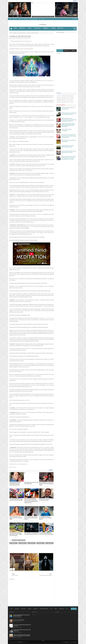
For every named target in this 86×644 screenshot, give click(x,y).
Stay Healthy (37, 28)
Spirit (49, 359)
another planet (49, 115)
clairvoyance (27, 190)
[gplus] (74, 19)
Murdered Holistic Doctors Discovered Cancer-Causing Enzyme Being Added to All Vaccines (68, 120)
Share (23, 543)
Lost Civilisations (64, 97)
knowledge (15, 32)
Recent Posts (59, 50)
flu (12, 141)
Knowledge (35, 608)
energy (10, 97)
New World (43, 447)
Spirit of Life (59, 101)
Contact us (74, 608)
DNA (19, 152)
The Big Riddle (19, 642)
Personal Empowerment (22, 32)
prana (42, 339)
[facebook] (72, 19)
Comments (73, 50)
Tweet (14, 543)
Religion (53, 28)
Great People (71, 95)
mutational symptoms (41, 136)
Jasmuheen (29, 41)
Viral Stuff (60, 28)
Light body (27, 412)
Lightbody (23, 53)
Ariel (16, 120)
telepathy (23, 190)
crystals (31, 310)
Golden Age (50, 444)
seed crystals (16, 310)
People (29, 28)
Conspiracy (45, 28)
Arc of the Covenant (48, 318)
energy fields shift (28, 348)
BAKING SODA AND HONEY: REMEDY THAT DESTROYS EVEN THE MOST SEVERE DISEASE (68, 125)
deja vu (15, 196)
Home (11, 32)
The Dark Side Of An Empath (18, 620)
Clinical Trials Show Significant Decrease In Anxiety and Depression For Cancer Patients (21, 635)
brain (12, 309)
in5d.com (14, 467)
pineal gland (16, 278)
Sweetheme (75, 642)
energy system (15, 45)
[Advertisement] (65, 73)
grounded (47, 385)
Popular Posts (66, 50)
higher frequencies (45, 124)
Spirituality (22, 28)
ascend (17, 286)
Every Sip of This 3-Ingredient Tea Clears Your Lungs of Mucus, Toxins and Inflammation (68, 136)
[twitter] (76, 19)
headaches (15, 174)
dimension (29, 459)
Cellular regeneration (13, 429)
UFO (68, 101)
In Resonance (23, 41)
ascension (46, 286)
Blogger (66, 642)
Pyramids (67, 99)
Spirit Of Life (23, 608)
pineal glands (48, 272)
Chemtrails (58, 95)
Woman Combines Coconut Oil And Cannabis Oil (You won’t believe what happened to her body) (68, 158)
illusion (12, 375)
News (15, 28)
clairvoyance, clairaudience (14, 222)
